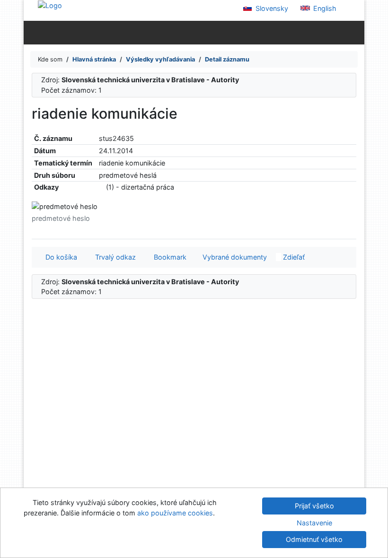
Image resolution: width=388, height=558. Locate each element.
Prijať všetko (314, 506)
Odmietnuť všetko (314, 539)
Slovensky (271, 8)
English (323, 8)
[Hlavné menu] (355, 32)
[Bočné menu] (33, 32)
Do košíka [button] (59, 257)
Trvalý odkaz (113, 257)
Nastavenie (314, 523)
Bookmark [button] (168, 257)
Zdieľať (293, 257)
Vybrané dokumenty (234, 257)
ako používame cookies (175, 513)
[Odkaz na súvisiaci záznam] (101, 187)
